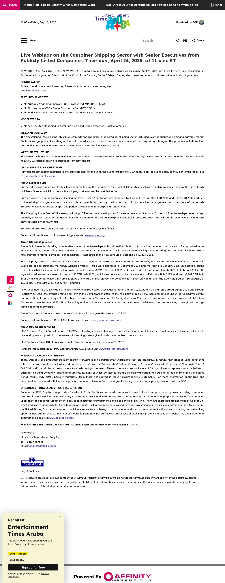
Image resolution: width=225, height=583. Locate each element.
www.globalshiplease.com (105, 320)
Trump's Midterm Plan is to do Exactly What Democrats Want (51, 5)
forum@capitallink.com (42, 445)
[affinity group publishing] (10, 295)
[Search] (178, 40)
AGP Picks (10, 4)
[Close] (59, 516)
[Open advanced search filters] (185, 40)
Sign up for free (33, 567)
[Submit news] (10, 280)
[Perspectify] (10, 288)
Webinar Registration (33, 90)
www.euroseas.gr (95, 235)
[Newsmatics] (10, 303)
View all (217, 4)
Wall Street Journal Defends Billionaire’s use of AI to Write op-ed (151, 5)
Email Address (17, 553)
